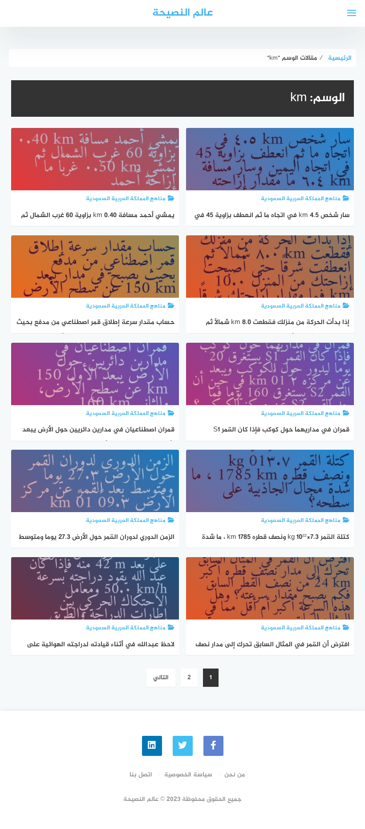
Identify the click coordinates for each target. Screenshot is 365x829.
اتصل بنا (141, 775)
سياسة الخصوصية (188, 775)
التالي (161, 678)
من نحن (234, 775)
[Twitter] (183, 746)
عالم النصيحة (182, 13)
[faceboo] (213, 746)
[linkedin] (152, 746)
